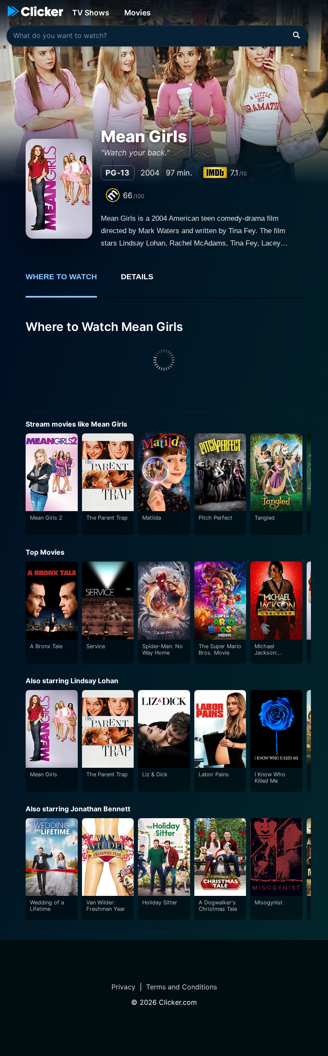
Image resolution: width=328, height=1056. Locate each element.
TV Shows (90, 12)
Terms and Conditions (181, 987)
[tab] (67, 281)
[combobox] (157, 36)
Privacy (123, 987)
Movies (137, 12)
